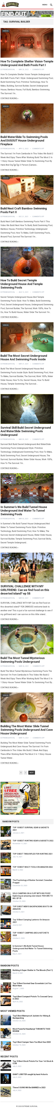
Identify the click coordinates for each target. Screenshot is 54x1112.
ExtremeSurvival (8, 69)
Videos (5, 31)
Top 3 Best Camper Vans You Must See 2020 (32, 1042)
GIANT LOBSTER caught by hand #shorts (30, 1074)
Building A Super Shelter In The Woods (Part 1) (33, 970)
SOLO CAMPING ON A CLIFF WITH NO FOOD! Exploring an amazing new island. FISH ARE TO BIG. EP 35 (33, 895)
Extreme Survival (30, 1106)
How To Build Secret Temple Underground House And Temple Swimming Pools (22, 284)
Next (32, 773)
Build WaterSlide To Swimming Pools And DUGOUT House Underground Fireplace (24, 140)
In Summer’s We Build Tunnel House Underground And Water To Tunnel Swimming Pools (24, 510)
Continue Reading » (9, 98)
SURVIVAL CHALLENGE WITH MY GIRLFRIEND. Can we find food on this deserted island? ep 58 (25, 590)
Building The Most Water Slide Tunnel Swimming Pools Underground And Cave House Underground (27, 730)
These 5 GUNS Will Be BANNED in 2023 (29, 1087)
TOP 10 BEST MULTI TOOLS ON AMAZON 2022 (33, 867)
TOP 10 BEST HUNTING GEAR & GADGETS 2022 (33, 841)
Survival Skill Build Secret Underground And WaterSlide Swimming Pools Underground (26, 431)
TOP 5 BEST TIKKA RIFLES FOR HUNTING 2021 (33, 854)
